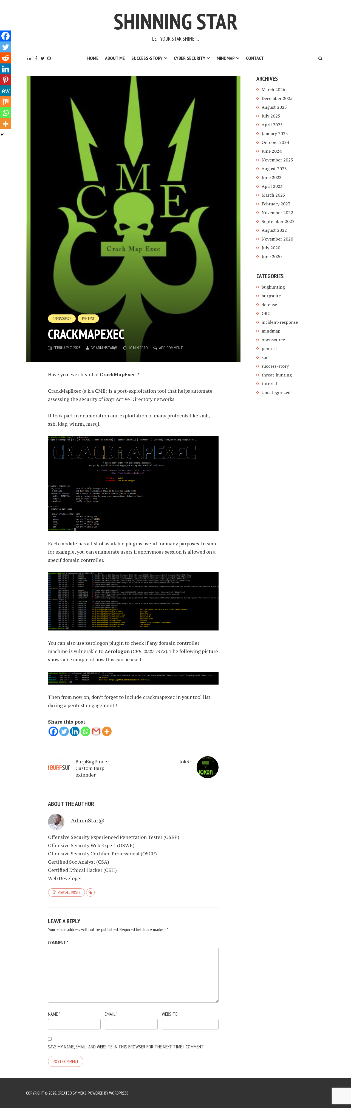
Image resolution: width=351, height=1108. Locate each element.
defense (269, 305)
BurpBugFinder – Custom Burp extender (94, 768)
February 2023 (276, 204)
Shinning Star (176, 21)
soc (265, 357)
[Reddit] (5, 57)
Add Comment (171, 347)
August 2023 (274, 169)
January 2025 (275, 133)
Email (111, 1014)
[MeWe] (5, 90)
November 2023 (277, 160)
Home (92, 58)
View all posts (69, 892)
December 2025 (277, 98)
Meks (82, 1093)
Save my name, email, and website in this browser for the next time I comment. (126, 1046)
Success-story (147, 58)
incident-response (280, 322)
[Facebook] (53, 731)
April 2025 (272, 125)
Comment (58, 942)
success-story (275, 366)
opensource (61, 318)
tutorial (269, 384)
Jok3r (185, 761)
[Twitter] (64, 731)
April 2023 (272, 186)
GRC (266, 313)
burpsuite (271, 296)
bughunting (273, 287)
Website (169, 1014)
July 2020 (271, 248)
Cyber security (189, 58)
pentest (88, 318)
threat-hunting (277, 375)
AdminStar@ (107, 347)
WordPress (119, 1093)
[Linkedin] (75, 731)
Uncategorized (276, 392)
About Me (115, 58)
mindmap (271, 331)
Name (54, 1014)
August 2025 (274, 107)
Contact (255, 58)
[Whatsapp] (85, 731)
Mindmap (226, 58)
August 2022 (274, 230)
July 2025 (271, 116)
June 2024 (272, 151)
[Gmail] (96, 731)
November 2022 (277, 213)
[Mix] (5, 101)
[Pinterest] (5, 79)
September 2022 (278, 221)
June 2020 (272, 256)
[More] (107, 731)
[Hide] (2, 134)
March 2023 (273, 195)
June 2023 (272, 177)
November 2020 (277, 239)
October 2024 (275, 142)
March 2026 (273, 89)
